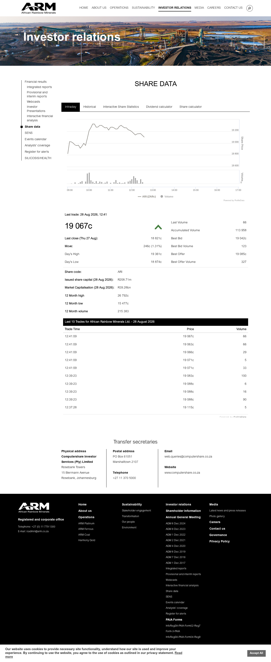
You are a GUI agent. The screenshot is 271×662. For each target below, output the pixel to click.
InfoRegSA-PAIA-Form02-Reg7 (183, 626)
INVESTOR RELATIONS (174, 8)
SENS (169, 597)
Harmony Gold (86, 540)
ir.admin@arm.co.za (37, 531)
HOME (83, 8)
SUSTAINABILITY (143, 8)
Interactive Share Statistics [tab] (121, 107)
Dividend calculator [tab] (159, 107)
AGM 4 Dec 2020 (175, 546)
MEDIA (199, 8)
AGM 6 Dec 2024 (175, 523)
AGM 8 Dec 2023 (175, 529)
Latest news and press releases (227, 510)
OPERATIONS (119, 8)
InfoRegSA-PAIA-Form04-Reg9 (183, 637)
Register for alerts (176, 614)
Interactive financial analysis (182, 585)
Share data (172, 591)
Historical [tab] (89, 107)
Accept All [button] (256, 653)
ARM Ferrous (85, 529)
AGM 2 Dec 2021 (175, 540)
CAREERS (214, 8)
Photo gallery (217, 516)
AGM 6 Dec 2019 (175, 552)
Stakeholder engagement (136, 510)
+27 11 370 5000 (124, 478)
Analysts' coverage (177, 608)
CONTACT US (233, 8)
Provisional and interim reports (183, 574)
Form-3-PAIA (173, 631)
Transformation (130, 516)
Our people (128, 522)
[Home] (38, 8)
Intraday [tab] (70, 107)
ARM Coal (84, 535)
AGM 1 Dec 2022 (175, 535)
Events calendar (175, 602)
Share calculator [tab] (191, 107)
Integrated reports (176, 568)
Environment (129, 527)
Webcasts (171, 580)
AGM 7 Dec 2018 (175, 557)
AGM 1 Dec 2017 (175, 563)
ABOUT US (99, 8)
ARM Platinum (86, 523)
